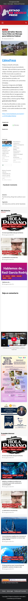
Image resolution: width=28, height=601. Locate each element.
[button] (2, 22)
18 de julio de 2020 (7, 38)
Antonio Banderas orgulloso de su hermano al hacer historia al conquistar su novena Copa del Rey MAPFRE (14, 537)
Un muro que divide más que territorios (12, 233)
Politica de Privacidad (19, 3)
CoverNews (10, 598)
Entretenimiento (11, 532)
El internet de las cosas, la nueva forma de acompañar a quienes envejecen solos (13, 566)
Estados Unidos (21, 224)
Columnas (5, 224)
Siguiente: (13, 203)
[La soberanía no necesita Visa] (14, 246)
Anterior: (13, 197)
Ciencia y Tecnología (7, 475)
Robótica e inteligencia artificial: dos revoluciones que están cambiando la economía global (12, 483)
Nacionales (5, 29)
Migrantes (13, 226)
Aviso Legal (10, 3)
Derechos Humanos (13, 224)
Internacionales (6, 226)
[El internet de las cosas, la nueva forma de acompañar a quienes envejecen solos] (14, 554)
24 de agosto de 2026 (7, 284)
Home (5, 3)
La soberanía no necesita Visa (10, 257)
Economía (21, 475)
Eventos (19, 532)
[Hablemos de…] (14, 271)
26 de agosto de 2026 (7, 235)
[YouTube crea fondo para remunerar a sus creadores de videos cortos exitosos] (7, 143)
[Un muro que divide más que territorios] (14, 222)
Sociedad (10, 477)
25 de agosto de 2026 (7, 259)
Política (4, 228)
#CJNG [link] (4, 74)
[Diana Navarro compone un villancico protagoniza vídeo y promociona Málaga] (18, 152)
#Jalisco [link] (14, 69)
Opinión (10, 253)
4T (3, 276)
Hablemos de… (6, 282)
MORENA (13, 276)
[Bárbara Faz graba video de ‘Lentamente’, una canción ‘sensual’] (7, 167)
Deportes (5, 532)
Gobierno (11, 251)
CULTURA (20, 557)
